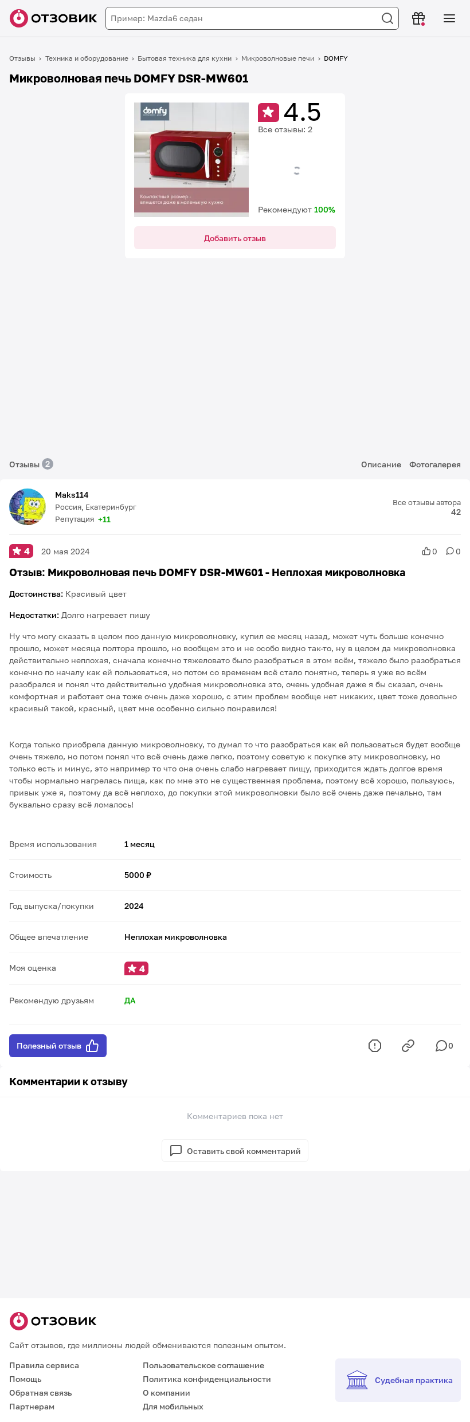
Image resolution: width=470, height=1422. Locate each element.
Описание (381, 464)
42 (456, 512)
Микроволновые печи (277, 58)
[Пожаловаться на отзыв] (375, 1045)
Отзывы (22, 58)
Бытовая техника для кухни (185, 58)
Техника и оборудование (86, 58)
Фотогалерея (435, 464)
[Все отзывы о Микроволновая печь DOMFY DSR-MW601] (191, 160)
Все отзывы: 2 (285, 129)
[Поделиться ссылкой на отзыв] (408, 1045)
